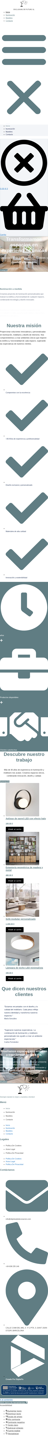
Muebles (9, 18)
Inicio (8, 12)
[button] (24, 73)
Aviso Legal (10, 1149)
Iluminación (10, 15)
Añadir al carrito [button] (14, 829)
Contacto (9, 21)
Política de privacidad (14, 1153)
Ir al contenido (6, 1400)
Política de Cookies (13, 1146)
